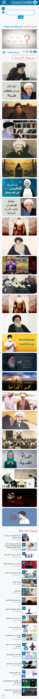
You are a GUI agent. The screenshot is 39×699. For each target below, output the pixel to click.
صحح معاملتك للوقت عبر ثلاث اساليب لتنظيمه (13, 536)
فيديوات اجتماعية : (29, 26)
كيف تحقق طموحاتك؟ (15, 673)
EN (3, 9)
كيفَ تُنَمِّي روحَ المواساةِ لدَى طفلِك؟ (13, 636)
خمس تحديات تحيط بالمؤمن (13, 600)
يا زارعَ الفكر (18, 591)
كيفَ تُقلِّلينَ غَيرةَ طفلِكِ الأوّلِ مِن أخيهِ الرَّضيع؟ (12, 682)
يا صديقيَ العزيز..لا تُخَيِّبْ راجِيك (12, 554)
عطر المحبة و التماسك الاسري (13, 573)
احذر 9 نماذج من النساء (15, 627)
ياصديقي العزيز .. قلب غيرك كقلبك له (13, 645)
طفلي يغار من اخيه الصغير (14, 663)
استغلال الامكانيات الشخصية (13, 609)
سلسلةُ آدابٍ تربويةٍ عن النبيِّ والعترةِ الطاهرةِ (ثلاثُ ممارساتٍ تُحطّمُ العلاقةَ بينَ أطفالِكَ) (12, 546)
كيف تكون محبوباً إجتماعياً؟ (14, 654)
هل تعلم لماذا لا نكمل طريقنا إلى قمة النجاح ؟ (13, 691)
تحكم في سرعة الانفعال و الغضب (12, 564)
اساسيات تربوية (17, 582)
